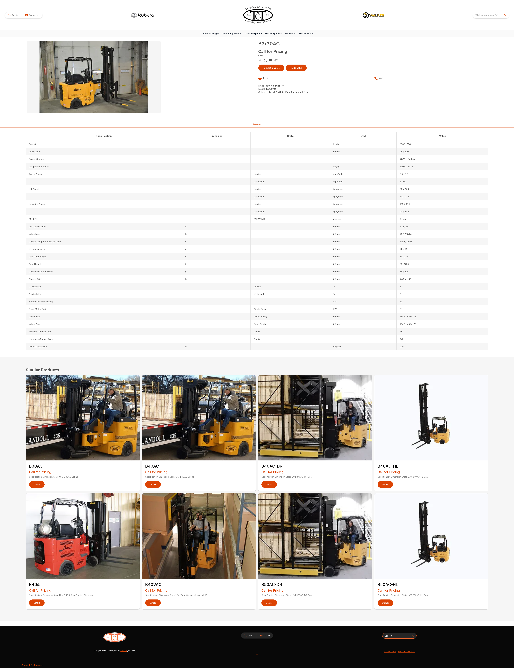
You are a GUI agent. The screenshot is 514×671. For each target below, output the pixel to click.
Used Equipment (253, 33)
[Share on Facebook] (260, 60)
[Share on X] (265, 60)
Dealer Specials (273, 33)
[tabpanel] (141, 77)
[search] (506, 15)
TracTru (123, 650)
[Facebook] (257, 655)
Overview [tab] (257, 124)
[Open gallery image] (94, 77)
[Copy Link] (276, 60)
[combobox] (491, 15)
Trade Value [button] (296, 68)
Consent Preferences (32, 665)
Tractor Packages (209, 33)
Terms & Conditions (406, 651)
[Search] (413, 635)
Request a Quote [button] (271, 68)
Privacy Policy (390, 651)
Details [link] (36, 484)
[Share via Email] (270, 60)
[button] (13, 15)
